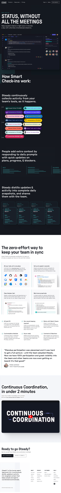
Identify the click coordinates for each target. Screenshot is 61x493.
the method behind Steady (13, 397)
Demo (49, 2)
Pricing (23, 2)
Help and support (47, 474)
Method (32, 474)
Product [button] (10, 2)
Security (32, 479)
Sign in (45, 2)
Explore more (39, 481)
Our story (33, 472)
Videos (55, 474)
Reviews (38, 474)
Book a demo (19, 455)
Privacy (32, 477)
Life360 (22, 366)
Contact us (56, 481)
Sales (55, 479)
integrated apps (15, 268)
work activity (27, 326)
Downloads (39, 472)
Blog (54, 472)
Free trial (38, 479)
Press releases (56, 477)
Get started (55, 2)
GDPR (32, 481)
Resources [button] (16, 2)
